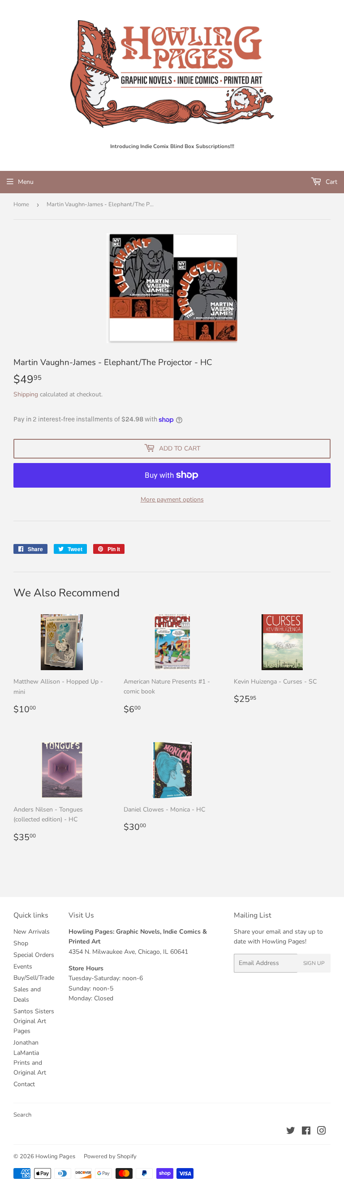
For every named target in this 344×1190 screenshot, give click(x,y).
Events (22, 966)
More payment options (172, 499)
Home (21, 204)
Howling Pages (55, 1156)
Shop (20, 943)
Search (22, 1115)
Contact (24, 1084)
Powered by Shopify (110, 1156)
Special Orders (33, 955)
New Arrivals (31, 931)
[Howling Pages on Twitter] (290, 1132)
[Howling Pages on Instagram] (321, 1132)
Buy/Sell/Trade (33, 977)
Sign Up (314, 963)
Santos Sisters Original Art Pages (33, 1021)
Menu (26, 182)
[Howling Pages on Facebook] (306, 1132)
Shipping (25, 394)
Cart (330, 182)
